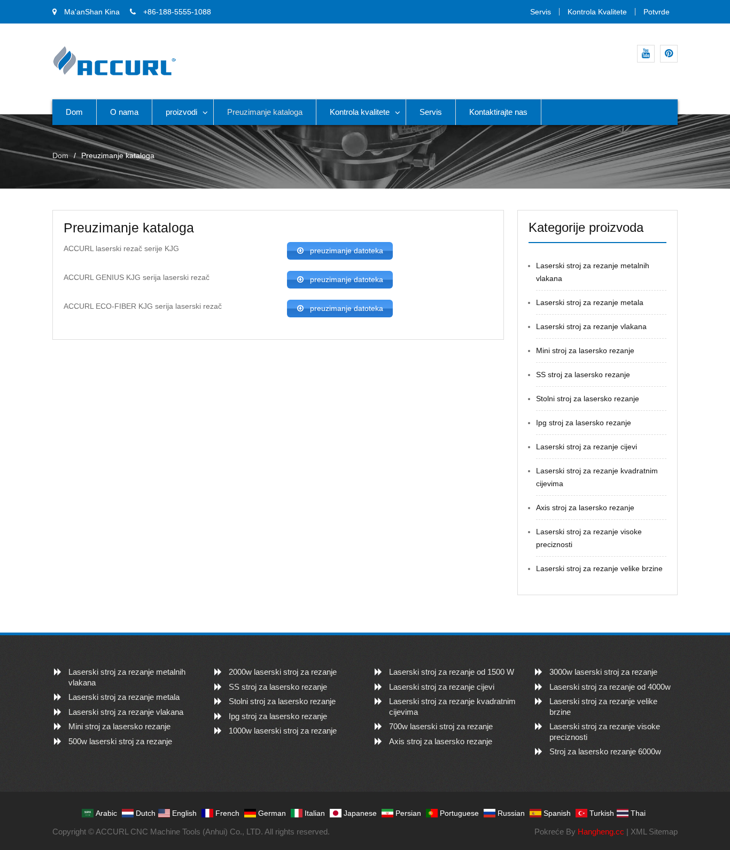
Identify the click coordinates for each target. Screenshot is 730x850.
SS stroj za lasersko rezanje (583, 374)
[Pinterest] (669, 54)
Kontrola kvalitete (597, 11)
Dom (74, 111)
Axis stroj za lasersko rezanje (585, 507)
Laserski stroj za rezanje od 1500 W (451, 671)
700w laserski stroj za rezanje (441, 726)
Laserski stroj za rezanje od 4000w (610, 686)
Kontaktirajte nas (498, 111)
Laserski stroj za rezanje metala (589, 302)
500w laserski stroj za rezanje (120, 741)
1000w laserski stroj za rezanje (283, 730)
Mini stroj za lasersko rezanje (585, 350)
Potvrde (656, 11)
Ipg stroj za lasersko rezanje (583, 422)
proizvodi (181, 111)
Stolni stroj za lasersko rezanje (587, 398)
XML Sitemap (654, 831)
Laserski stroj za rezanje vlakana (591, 326)
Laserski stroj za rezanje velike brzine (599, 568)
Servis (540, 11)
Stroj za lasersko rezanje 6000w (605, 751)
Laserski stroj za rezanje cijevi (586, 446)
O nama (124, 111)
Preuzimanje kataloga (264, 111)
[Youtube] (646, 54)
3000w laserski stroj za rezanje (603, 671)
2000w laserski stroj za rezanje (283, 671)
